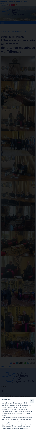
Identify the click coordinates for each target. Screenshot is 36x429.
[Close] (32, 401)
